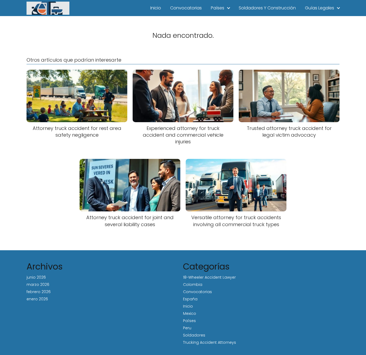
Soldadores (194, 335)
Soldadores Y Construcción (267, 8)
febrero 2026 (39, 291)
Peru (187, 328)
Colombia (192, 284)
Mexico (189, 313)
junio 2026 (36, 277)
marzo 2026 (38, 284)
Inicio (155, 8)
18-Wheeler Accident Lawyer (209, 277)
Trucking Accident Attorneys (209, 342)
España (190, 299)
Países (217, 8)
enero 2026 (37, 299)
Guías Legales (319, 8)
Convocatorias (186, 8)
